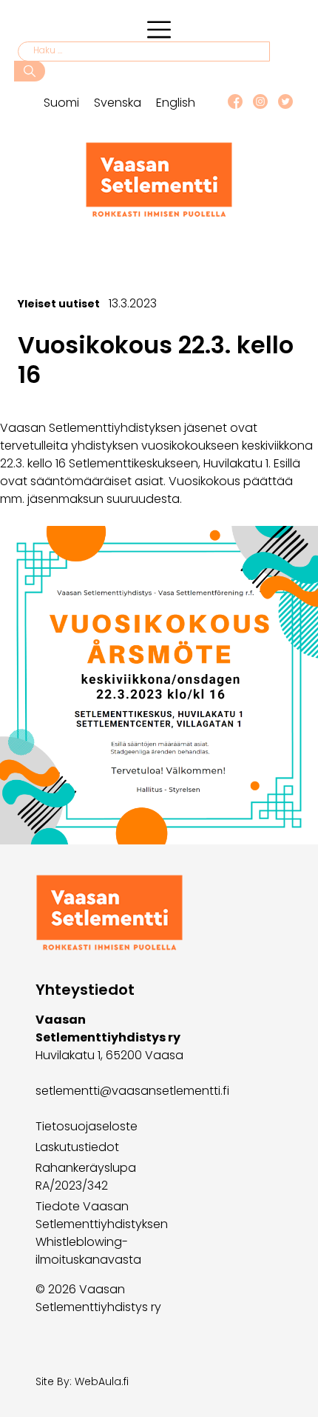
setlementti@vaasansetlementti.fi (132, 1090)
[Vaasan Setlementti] (159, 213)
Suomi (61, 102)
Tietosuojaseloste (86, 1126)
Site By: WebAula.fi (82, 1381)
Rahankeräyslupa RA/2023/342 (85, 1176)
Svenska (117, 102)
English (175, 102)
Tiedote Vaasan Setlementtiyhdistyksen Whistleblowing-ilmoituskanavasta (101, 1233)
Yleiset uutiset (59, 303)
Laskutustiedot (77, 1147)
